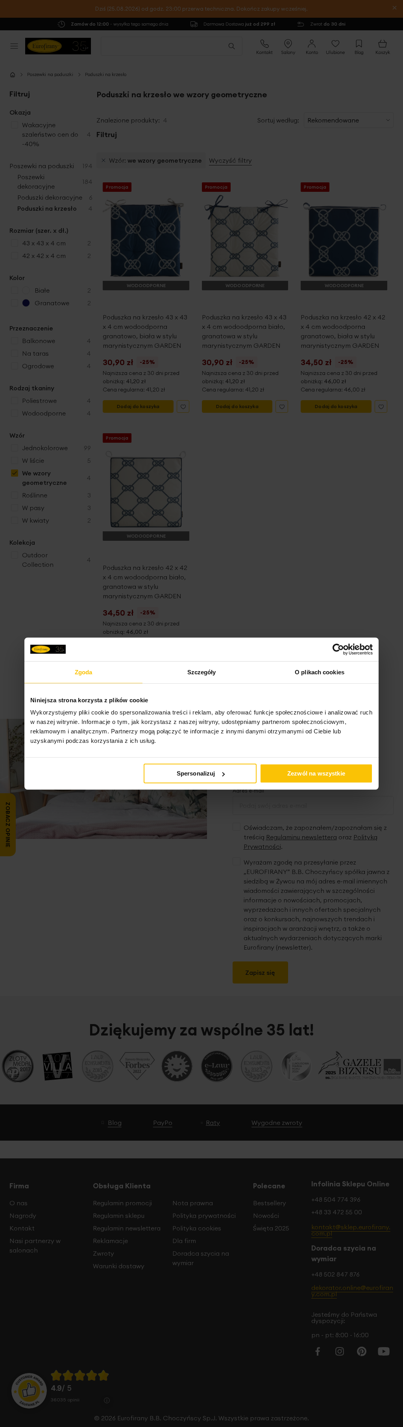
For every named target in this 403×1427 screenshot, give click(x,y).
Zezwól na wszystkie (316, 773)
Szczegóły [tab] (201, 671)
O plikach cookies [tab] (319, 671)
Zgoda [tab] (83, 671)
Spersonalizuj (196, 773)
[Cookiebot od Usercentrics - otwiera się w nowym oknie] (338, 649)
